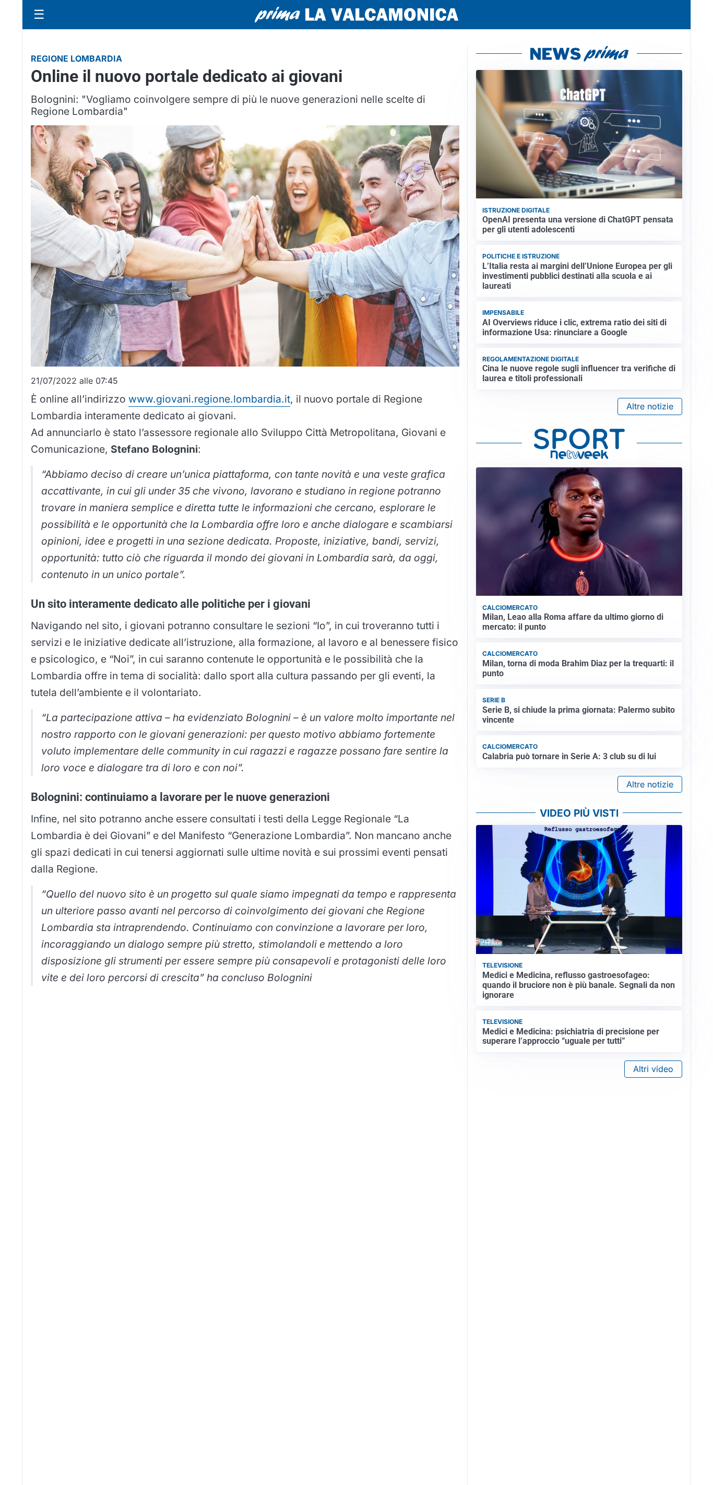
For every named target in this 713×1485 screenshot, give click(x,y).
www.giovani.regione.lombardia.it (209, 399)
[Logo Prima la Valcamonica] (356, 14)
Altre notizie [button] (649, 406)
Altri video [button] (653, 1069)
